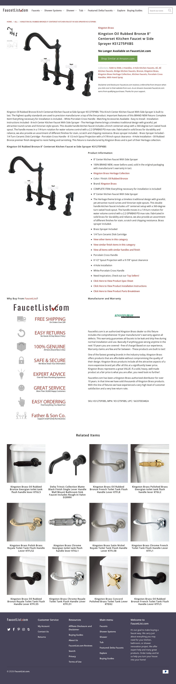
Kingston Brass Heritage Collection (114, 74)
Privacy (72, 656)
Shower (70, 10)
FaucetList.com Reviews (80, 645)
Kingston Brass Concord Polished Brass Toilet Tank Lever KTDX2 (108, 575)
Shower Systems (53, 10)
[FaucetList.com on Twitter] (9, 629)
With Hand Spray (115, 77)
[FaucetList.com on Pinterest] (19, 629)
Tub (81, 10)
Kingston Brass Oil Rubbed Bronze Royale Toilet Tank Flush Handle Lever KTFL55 (26, 575)
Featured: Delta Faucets (100, 10)
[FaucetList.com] (15, 10)
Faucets (36, 10)
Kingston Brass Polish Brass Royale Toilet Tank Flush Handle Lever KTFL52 (26, 522)
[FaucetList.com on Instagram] (24, 629)
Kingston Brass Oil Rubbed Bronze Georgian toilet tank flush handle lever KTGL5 (26, 463)
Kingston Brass (106, 27)
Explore (121, 10)
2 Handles (127, 68)
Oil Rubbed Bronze (118, 178)
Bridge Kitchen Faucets (125, 71)
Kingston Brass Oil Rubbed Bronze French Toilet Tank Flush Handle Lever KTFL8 (108, 463)
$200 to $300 (115, 68)
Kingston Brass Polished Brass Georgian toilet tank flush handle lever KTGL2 (150, 463)
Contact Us (43, 631)
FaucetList (31, 298)
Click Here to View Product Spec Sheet (113, 280)
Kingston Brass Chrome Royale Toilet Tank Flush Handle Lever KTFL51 (67, 575)
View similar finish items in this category (114, 244)
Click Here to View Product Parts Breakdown (117, 291)
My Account (44, 626)
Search (72, 651)
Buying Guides (134, 10)
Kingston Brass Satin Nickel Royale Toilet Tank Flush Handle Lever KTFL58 (108, 522)
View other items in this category (111, 239)
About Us (73, 640)
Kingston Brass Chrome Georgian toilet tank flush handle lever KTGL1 (67, 522)
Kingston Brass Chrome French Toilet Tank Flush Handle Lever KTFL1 (150, 522)
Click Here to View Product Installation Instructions (120, 286)
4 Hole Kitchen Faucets (143, 68)
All (156, 68)
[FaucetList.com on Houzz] (29, 629)
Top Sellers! (133, 275)
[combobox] (160, 11)
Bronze (140, 71)
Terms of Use (75, 661)
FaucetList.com (22, 671)
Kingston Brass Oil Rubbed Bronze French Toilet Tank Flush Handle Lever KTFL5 (150, 575)
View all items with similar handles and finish (117, 249)
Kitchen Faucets (139, 74)
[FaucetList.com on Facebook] (14, 629)
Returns (42, 637)
